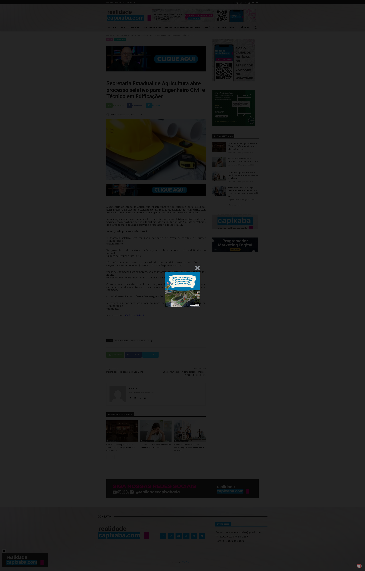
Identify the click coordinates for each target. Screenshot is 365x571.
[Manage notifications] (359, 566)
